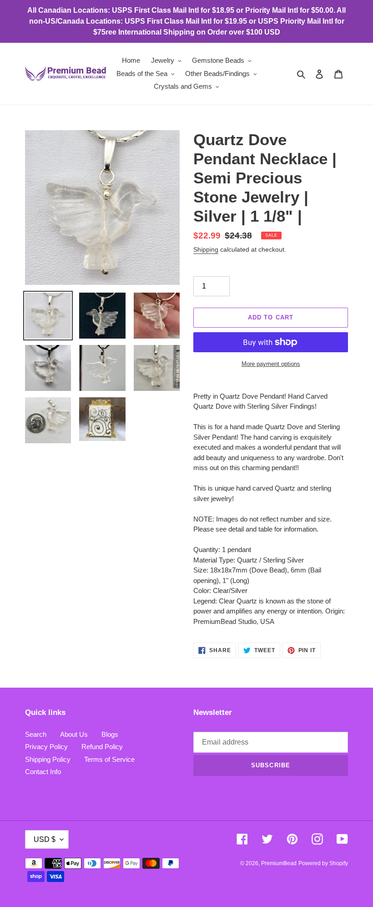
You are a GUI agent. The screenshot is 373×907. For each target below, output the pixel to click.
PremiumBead (279, 863)
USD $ (44, 839)
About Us (74, 734)
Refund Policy (102, 746)
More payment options (271, 363)
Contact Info (43, 771)
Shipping (205, 249)
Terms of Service (109, 759)
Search (35, 734)
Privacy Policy (46, 746)
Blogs (109, 734)
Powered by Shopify (323, 863)
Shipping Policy (48, 759)
